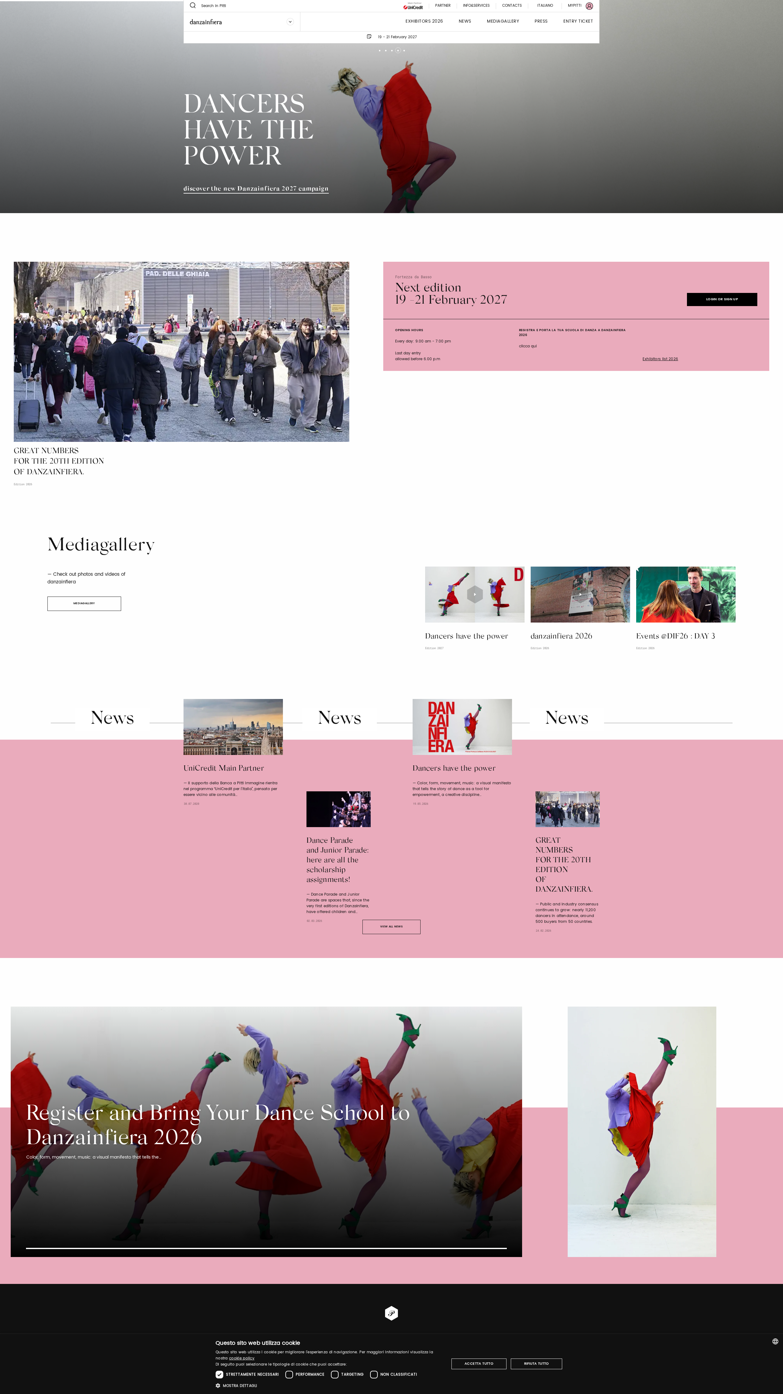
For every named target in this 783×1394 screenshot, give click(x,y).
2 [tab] (385, 48)
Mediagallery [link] (503, 21)
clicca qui (528, 346)
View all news (391, 926)
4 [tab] (397, 48)
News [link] (465, 21)
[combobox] (775, 1341)
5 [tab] (404, 48)
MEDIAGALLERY (84, 603)
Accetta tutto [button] (479, 1363)
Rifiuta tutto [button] (536, 1363)
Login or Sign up (722, 299)
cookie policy (241, 1358)
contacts (512, 6)
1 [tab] (379, 48)
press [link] (541, 21)
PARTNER (443, 6)
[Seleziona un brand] (290, 21)
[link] (577, 6)
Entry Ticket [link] (578, 21)
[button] (329, 1385)
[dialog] (391, 1364)
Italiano (545, 6)
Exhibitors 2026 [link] (424, 21)
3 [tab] (391, 48)
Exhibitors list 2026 (660, 359)
